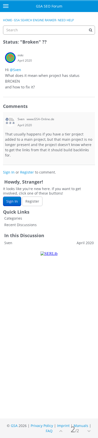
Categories (13, 218)
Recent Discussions (20, 224)
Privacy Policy (42, 425)
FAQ (49, 430)
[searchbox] (49, 30)
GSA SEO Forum (49, 6)
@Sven (15, 69)
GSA (14, 425)
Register (27, 172)
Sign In (9, 172)
